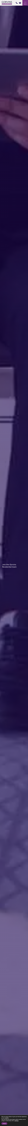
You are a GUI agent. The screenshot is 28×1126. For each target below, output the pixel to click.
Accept (4, 1123)
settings (16, 1120)
